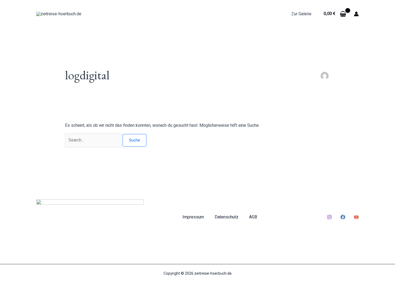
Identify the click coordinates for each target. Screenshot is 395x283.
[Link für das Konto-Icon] (356, 14)
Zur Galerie (301, 14)
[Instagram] (329, 217)
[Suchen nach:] (94, 140)
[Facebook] (342, 217)
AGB (253, 217)
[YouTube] (356, 217)
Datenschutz (226, 217)
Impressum (193, 217)
